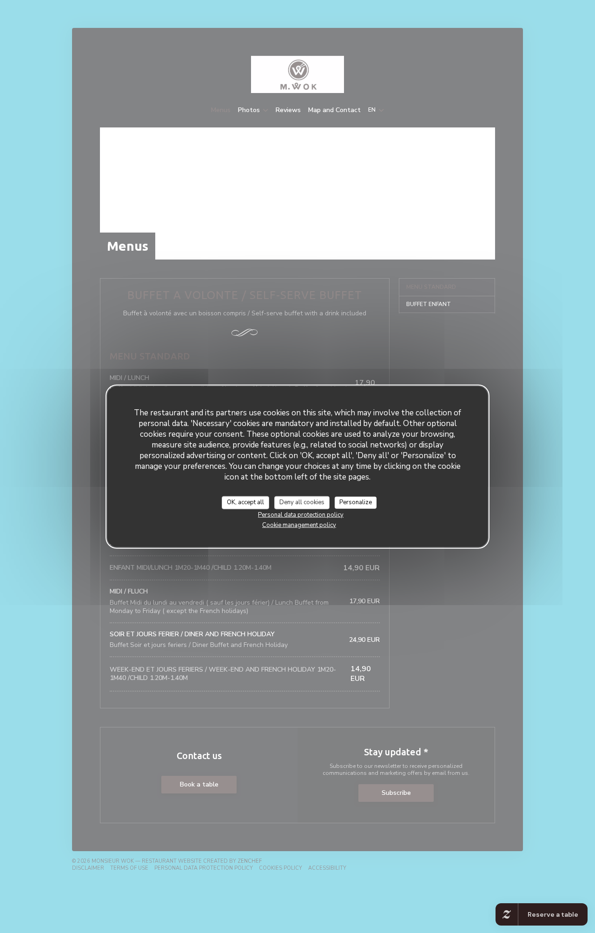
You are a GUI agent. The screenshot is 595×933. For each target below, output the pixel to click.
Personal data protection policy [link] (301, 514)
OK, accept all (245, 502)
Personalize (355, 502)
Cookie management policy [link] (299, 524)
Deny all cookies (301, 502)
